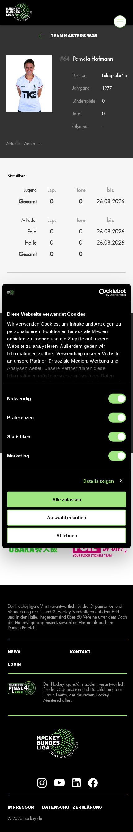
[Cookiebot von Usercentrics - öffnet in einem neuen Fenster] (99, 292)
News (14, 652)
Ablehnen (66, 535)
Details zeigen (98, 480)
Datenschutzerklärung (72, 807)
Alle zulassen (66, 499)
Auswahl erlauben (66, 517)
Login (14, 664)
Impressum (21, 807)
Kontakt (80, 652)
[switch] (117, 418)
